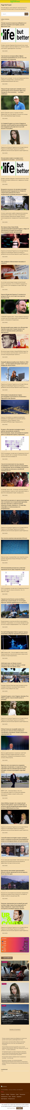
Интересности (11, 1098)
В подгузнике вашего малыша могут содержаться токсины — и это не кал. (12, 159)
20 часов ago (4, 487)
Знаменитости (4, 1096)
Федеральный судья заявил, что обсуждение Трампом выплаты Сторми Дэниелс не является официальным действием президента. (14, 330)
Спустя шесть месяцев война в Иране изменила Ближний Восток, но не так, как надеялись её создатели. (14, 57)
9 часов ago (4, 211)
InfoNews (15, 1)
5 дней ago (5, 979)
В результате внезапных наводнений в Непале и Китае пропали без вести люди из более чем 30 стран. (14, 872)
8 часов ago (4, 176)
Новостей (21, 1089)
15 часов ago (4, 349)
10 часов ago (4, 249)
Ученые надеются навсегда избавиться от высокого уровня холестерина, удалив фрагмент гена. (13, 24)
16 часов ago (4, 382)
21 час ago (4, 525)
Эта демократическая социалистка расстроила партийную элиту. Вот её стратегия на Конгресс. (13, 975)
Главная (3, 1094)
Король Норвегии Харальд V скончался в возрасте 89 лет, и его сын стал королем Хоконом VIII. (13, 296)
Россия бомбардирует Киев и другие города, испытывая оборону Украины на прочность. (14, 632)
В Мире (4, 1005)
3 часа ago (4, 43)
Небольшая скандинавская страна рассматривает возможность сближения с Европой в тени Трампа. (14, 396)
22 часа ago (4, 555)
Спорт (17, 1094)
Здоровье (19, 1096)
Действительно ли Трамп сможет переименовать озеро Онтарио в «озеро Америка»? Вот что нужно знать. (13, 664)
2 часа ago (5, 1001)
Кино (10, 1096)
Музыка (4, 983)
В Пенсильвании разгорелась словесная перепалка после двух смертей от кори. (13, 568)
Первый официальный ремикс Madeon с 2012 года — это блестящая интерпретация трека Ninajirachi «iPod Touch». (14, 363)
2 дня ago (4, 857)
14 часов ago (4, 280)
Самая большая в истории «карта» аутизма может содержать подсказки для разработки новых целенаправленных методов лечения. (14, 839)
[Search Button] (26, 14)
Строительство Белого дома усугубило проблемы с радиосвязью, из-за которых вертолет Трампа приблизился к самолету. (14, 600)
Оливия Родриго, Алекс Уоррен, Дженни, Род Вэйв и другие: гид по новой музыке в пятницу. (14, 697)
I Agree (19, 1108)
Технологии (22, 1094)
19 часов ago (4, 451)
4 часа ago (4, 110)
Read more (5, 51)
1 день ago (4, 586)
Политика (4, 962)
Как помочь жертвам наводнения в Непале (14, 538)
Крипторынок (4, 1098)
